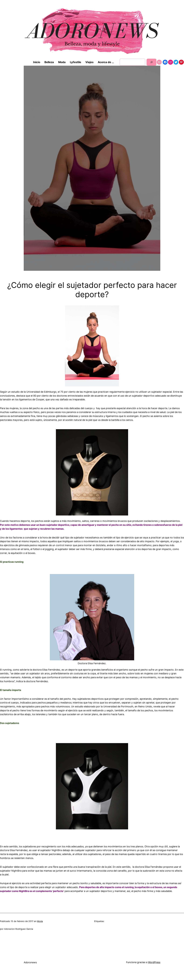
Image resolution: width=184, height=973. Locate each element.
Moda (40, 921)
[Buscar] (151, 62)
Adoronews (30, 962)
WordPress (154, 962)
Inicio (36, 62)
